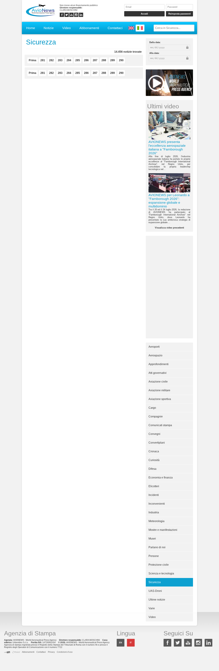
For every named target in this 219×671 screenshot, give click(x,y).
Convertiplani (157, 442)
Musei (152, 538)
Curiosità (154, 460)
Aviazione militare (159, 390)
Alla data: (154, 53)
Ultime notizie (157, 599)
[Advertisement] (169, 287)
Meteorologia (156, 521)
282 (51, 60)
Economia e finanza (161, 477)
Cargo (152, 407)
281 (42, 60)
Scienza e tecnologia (161, 573)
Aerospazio (155, 355)
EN (120, 642)
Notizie (49, 28)
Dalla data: (154, 42)
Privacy (51, 652)
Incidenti (154, 495)
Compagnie (156, 416)
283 (60, 60)
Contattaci (115, 28)
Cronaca (154, 451)
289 (112, 60)
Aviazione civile (158, 381)
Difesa (152, 468)
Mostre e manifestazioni (163, 529)
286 (86, 60)
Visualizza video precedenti (169, 227)
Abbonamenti (89, 28)
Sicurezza (155, 582)
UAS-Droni (155, 590)
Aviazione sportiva (160, 399)
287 (95, 60)
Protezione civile (159, 564)
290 (121, 60)
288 (103, 60)
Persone (154, 556)
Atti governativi (157, 372)
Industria (154, 512)
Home (30, 28)
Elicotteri (154, 486)
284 (69, 60)
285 (77, 60)
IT (131, 642)
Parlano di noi (157, 547)
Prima (32, 60)
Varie (152, 608)
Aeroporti (154, 346)
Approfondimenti (159, 364)
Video (66, 28)
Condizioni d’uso (65, 652)
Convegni (154, 433)
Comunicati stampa (160, 425)
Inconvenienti (157, 503)
